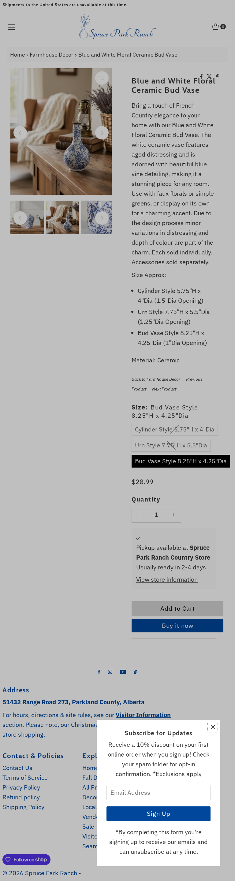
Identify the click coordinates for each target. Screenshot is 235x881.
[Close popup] (212, 727)
